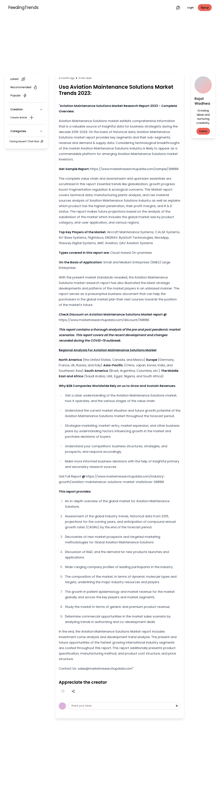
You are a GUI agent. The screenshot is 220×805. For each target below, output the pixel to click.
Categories (18, 131)
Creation (16, 109)
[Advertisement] (110, 43)
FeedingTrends (23, 7)
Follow (203, 131)
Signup (205, 7)
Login (190, 7)
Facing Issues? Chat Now (24, 141)
